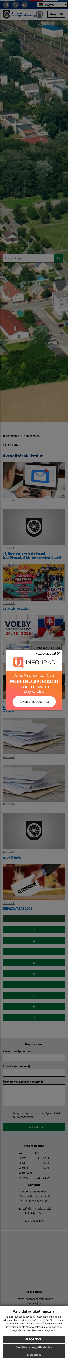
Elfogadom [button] (34, 1339)
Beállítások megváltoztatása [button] (34, 1347)
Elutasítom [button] (34, 1354)
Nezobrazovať (46, 653)
